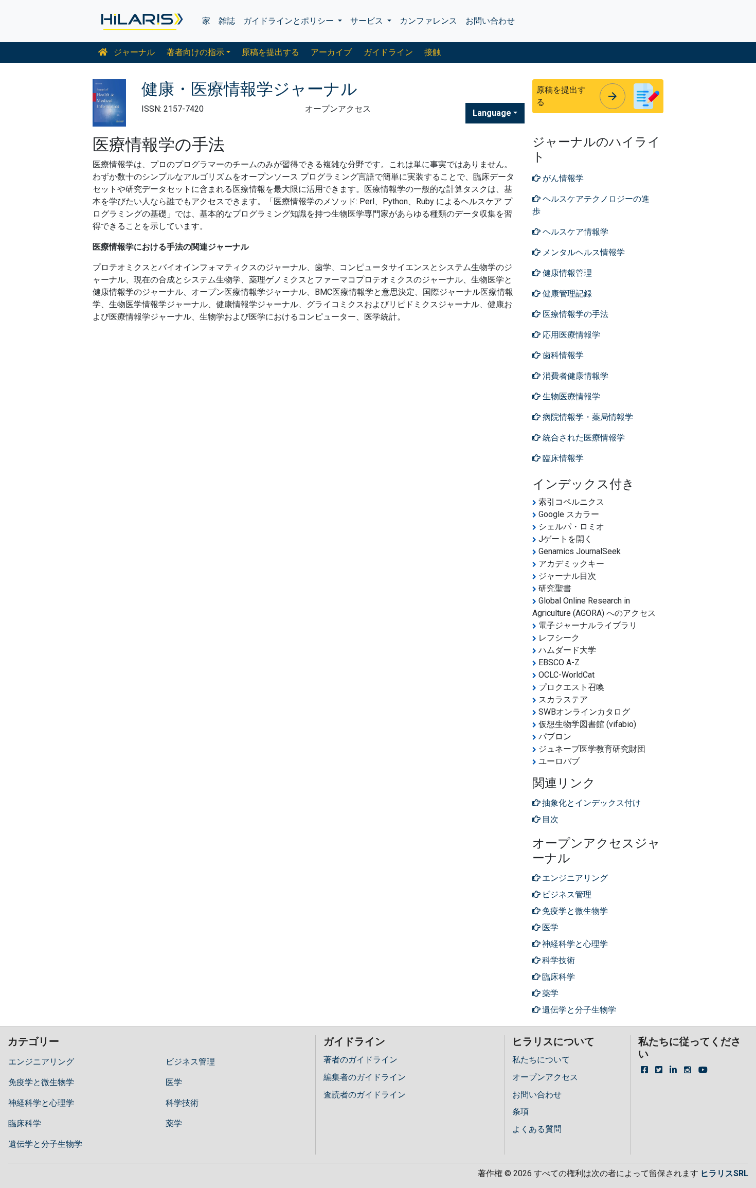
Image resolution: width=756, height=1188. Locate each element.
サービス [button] (367, 21)
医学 (174, 1082)
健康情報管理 (566, 273)
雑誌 (227, 21)
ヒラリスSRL (724, 1173)
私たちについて (541, 1060)
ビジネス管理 (190, 1062)
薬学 (174, 1123)
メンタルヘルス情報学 (583, 252)
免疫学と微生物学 (41, 1082)
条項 (520, 1111)
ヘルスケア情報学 (574, 232)
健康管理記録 (566, 293)
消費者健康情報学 (574, 376)
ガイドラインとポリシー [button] (289, 21)
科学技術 (182, 1103)
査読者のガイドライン (364, 1095)
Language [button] (492, 113)
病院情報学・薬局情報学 (587, 417)
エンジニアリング (41, 1062)
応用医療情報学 (570, 335)
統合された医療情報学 (583, 437)
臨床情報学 (562, 458)
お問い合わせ (490, 21)
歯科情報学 (562, 355)
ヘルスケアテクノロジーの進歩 (591, 205)
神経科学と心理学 (41, 1103)
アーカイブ (331, 52)
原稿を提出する (270, 52)
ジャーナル (133, 52)
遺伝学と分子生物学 (45, 1144)
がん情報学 (562, 178)
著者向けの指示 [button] (195, 52)
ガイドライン (388, 52)
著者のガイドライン (360, 1060)
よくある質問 (537, 1129)
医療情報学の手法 (574, 314)
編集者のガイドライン (364, 1077)
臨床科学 (24, 1123)
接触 (432, 52)
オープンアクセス (545, 1077)
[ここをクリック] (141, 21)
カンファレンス (428, 21)
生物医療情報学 (570, 396)
